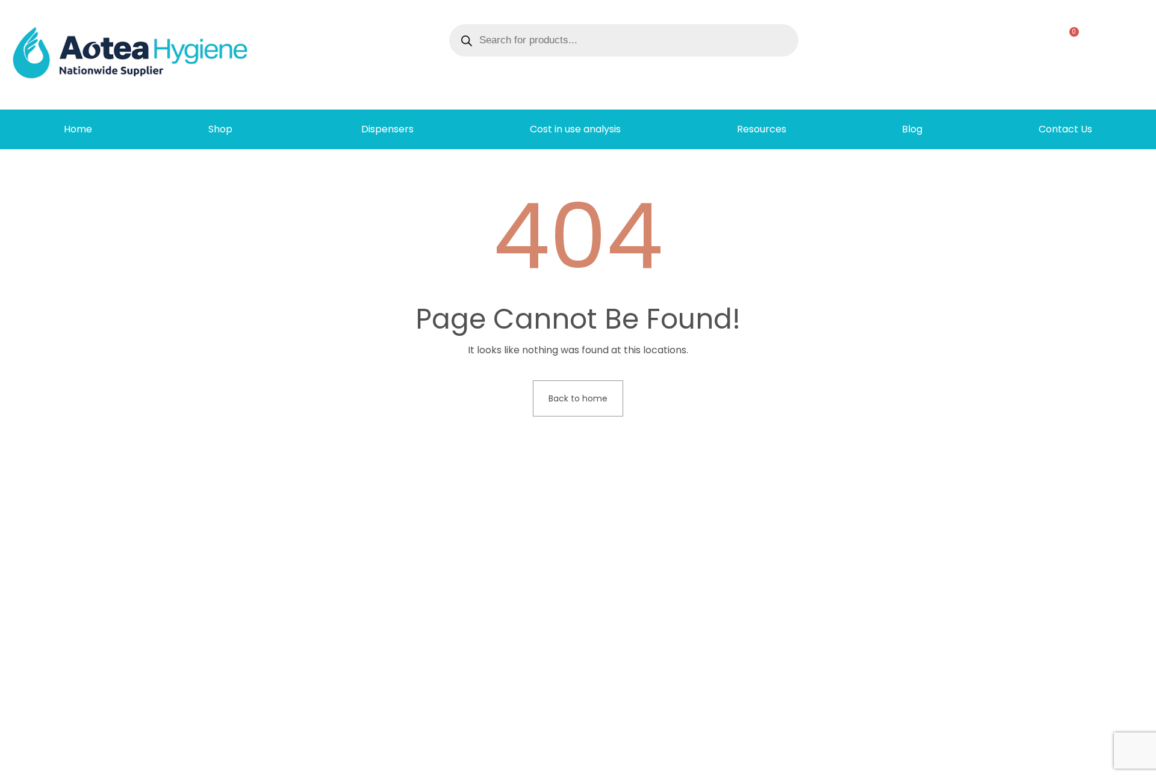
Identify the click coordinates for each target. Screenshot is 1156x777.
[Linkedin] (998, 763)
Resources (761, 129)
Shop (220, 129)
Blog (912, 129)
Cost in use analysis (575, 129)
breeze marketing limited (244, 762)
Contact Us (1065, 129)
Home (78, 129)
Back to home (578, 398)
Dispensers (387, 129)
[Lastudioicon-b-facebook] (979, 763)
